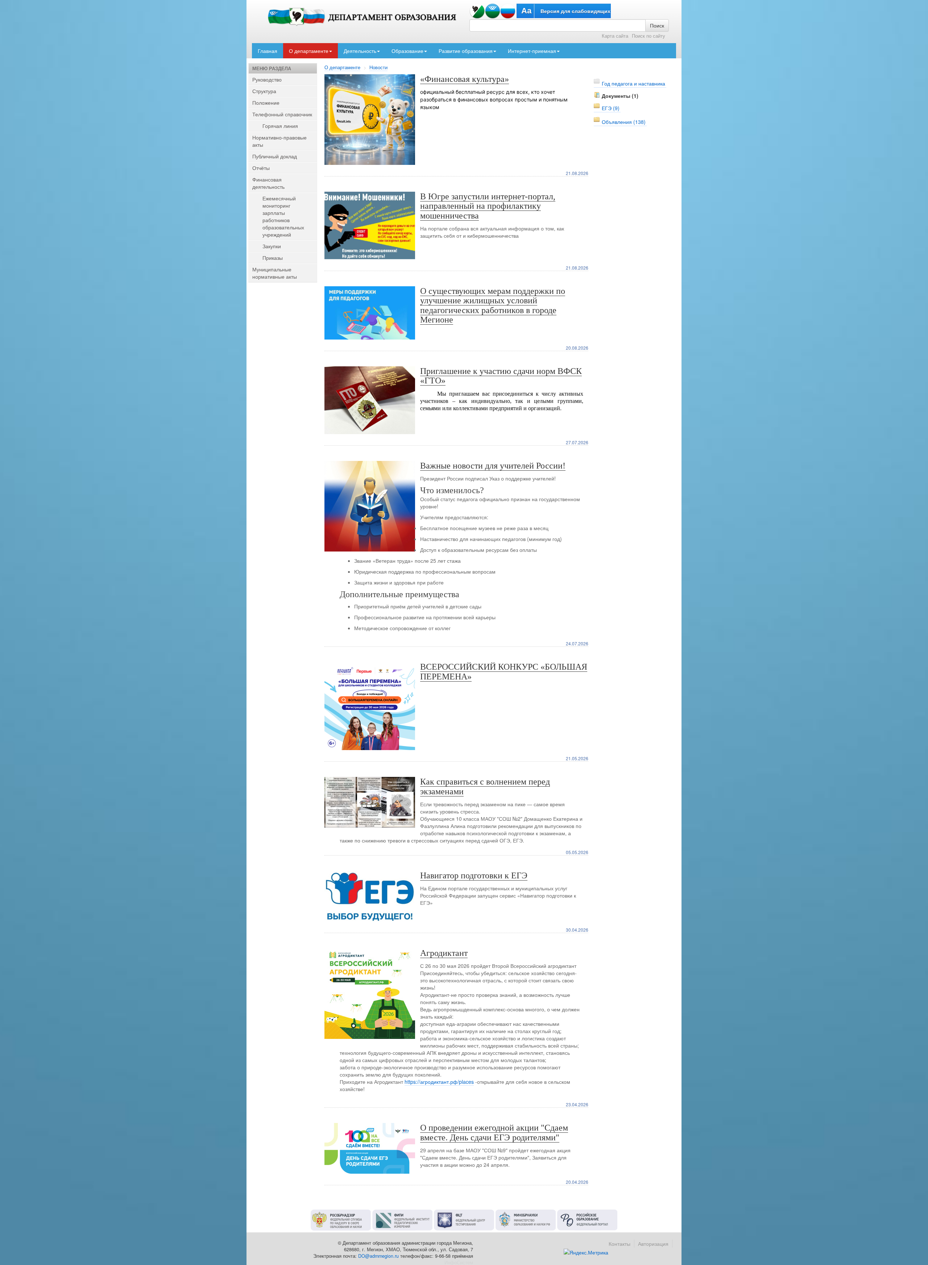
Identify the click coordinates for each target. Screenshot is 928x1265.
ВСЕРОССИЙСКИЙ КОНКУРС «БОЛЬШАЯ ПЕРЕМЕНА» (503, 671)
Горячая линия (280, 125)
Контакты (619, 1243)
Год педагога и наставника (633, 83)
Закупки (271, 246)
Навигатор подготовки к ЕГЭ (473, 875)
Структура (264, 91)
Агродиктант (444, 953)
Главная (267, 50)
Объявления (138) (624, 121)
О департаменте (308, 50)
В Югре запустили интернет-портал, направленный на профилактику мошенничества (487, 206)
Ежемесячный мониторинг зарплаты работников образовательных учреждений (283, 216)
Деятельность (360, 50)
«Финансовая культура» (464, 79)
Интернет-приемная (532, 50)
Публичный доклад (274, 156)
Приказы (272, 257)
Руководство (267, 79)
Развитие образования (466, 50)
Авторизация (653, 1243)
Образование (407, 50)
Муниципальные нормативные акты (274, 273)
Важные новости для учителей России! (493, 465)
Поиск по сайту (648, 36)
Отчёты (261, 167)
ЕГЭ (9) (611, 108)
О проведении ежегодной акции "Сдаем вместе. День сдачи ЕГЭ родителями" (494, 1132)
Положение (265, 102)
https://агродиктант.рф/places (439, 1081)
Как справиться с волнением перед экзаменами (485, 786)
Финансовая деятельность (268, 183)
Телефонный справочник (282, 114)
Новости (378, 67)
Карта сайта (615, 36)
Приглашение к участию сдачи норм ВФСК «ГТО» (501, 375)
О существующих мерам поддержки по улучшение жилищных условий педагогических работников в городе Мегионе (492, 305)
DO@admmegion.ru (378, 1256)
